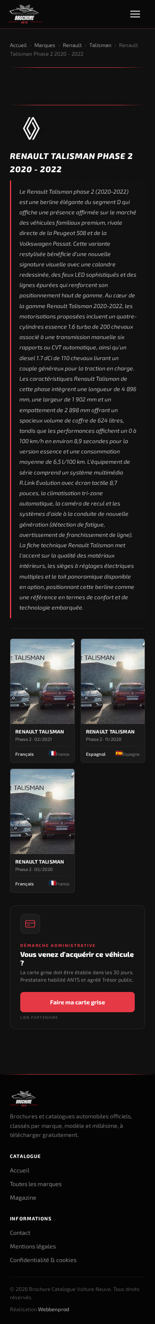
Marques (44, 45)
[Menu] (139, 14)
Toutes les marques (36, 1183)
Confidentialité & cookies (43, 1259)
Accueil (18, 45)
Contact (20, 1232)
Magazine (23, 1197)
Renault (72, 45)
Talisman (100, 45)
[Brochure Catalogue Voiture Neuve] (24, 14)
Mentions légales (33, 1246)
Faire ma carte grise (77, 1002)
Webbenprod (53, 1309)
